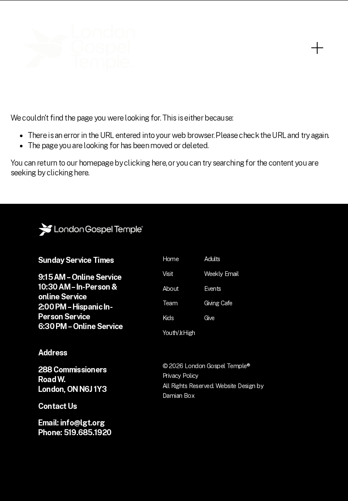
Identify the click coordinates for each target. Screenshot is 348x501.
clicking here (145, 162)
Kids (168, 317)
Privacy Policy (181, 375)
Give (209, 317)
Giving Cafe (218, 303)
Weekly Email (221, 273)
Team (170, 303)
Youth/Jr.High (179, 332)
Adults (212, 258)
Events (212, 288)
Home (171, 258)
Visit (168, 273)
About (170, 288)
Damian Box (178, 395)
